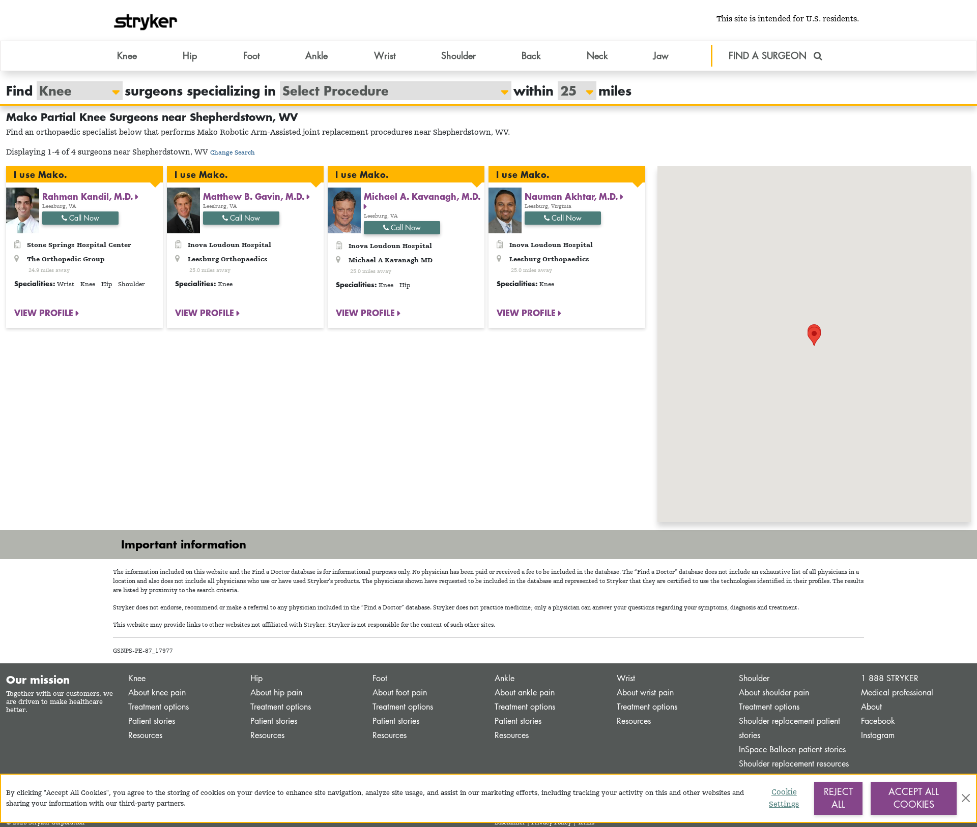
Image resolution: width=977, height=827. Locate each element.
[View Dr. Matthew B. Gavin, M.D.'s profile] (183, 210)
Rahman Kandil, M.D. (88, 196)
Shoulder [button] (458, 55)
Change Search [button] (232, 152)
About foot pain (399, 692)
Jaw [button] (661, 55)
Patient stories (151, 721)
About (871, 706)
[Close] (966, 798)
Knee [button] (127, 55)
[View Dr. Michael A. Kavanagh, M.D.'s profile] (344, 210)
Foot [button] (251, 55)
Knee (137, 678)
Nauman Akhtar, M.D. (572, 196)
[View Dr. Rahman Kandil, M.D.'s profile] (22, 210)
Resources (145, 735)
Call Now (83, 218)
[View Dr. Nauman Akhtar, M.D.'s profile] (505, 210)
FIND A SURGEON (769, 55)
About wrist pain (645, 692)
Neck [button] (597, 55)
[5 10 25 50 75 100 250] (572, 90)
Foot (379, 678)
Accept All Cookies (913, 798)
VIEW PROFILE (45, 312)
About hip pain (276, 692)
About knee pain (157, 692)
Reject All (838, 798)
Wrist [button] (384, 55)
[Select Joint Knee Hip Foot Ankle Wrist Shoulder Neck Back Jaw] (74, 90)
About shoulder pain (774, 692)
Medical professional (897, 692)
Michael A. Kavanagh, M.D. (422, 196)
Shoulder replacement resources (794, 763)
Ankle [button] (316, 55)
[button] (814, 336)
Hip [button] (190, 55)
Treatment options (158, 706)
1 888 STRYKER (889, 678)
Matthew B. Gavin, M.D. (255, 196)
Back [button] (531, 55)
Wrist (626, 678)
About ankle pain (525, 692)
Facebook (878, 721)
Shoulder (754, 678)
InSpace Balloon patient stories (792, 749)
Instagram (878, 735)
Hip (256, 678)
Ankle (504, 678)
